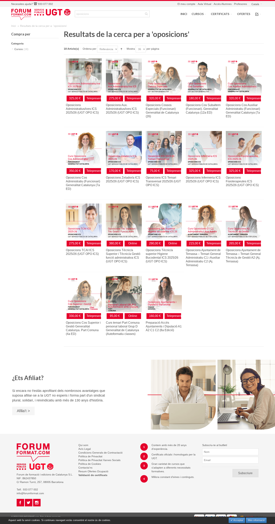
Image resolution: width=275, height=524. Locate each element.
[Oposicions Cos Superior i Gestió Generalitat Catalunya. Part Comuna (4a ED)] (84, 294)
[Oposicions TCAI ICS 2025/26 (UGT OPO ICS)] (84, 222)
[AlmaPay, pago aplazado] (199, 516)
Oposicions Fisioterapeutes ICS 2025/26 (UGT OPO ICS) (242, 181)
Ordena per (89, 48)
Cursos (21, 49)
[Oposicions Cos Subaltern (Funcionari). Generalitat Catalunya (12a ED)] (204, 76)
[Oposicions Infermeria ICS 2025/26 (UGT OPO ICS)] (204, 149)
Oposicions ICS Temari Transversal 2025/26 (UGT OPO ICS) (163, 181)
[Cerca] (146, 14)
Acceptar (238, 520)
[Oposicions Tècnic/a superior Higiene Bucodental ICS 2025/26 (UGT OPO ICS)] (164, 222)
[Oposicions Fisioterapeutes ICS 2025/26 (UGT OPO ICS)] (244, 149)
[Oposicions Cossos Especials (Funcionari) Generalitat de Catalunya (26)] (164, 76)
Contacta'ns (85, 467)
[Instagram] (37, 502)
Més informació (256, 520)
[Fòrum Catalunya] (42, 14)
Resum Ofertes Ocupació (93, 471)
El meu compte (186, 3)
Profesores (240, 3)
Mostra (131, 48)
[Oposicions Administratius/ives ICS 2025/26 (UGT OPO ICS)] (84, 76)
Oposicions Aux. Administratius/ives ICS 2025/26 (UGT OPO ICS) (122, 108)
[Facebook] (21, 502)
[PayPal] (210, 516)
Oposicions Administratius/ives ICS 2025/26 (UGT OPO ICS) (82, 108)
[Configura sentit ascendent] (121, 49)
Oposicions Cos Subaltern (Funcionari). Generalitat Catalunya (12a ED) (203, 108)
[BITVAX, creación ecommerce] (251, 516)
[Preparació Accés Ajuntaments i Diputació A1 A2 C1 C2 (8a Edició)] (164, 294)
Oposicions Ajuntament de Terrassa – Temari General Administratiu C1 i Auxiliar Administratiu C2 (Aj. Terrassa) (203, 258)
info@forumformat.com (30, 493)
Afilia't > (23, 411)
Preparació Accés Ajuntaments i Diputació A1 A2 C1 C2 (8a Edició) (164, 326)
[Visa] (221, 516)
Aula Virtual (204, 3)
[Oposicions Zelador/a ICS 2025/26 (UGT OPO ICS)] (124, 149)
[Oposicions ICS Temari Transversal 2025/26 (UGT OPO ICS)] (164, 149)
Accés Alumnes (223, 3)
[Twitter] (29, 502)
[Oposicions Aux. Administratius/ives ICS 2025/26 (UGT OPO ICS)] (124, 76)
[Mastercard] (232, 516)
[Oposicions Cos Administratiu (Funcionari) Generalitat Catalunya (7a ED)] (84, 149)
